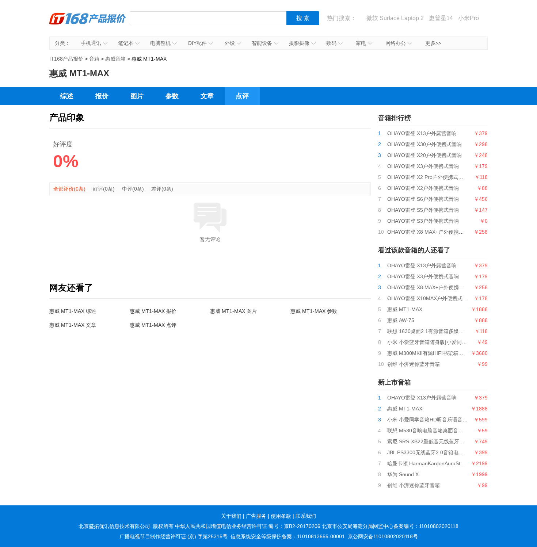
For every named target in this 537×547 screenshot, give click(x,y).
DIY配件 (197, 43)
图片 (137, 96)
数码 (331, 43)
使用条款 (281, 516)
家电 (361, 43)
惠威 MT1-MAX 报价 (153, 311)
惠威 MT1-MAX (404, 309)
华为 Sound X (403, 474)
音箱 (94, 59)
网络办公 (395, 43)
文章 (207, 96)
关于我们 (231, 516)
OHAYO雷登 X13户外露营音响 (422, 133)
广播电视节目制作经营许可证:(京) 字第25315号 (173, 536)
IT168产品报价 (87, 23)
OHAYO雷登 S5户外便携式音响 (423, 210)
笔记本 (125, 43)
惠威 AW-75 (400, 320)
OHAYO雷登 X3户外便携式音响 (423, 166)
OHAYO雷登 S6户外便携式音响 (423, 199)
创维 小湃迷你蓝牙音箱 (413, 364)
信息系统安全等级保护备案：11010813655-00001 (288, 536)
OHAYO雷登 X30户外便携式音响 (424, 144)
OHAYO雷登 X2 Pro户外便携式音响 (427, 177)
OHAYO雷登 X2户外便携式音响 (423, 188)
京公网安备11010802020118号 (383, 536)
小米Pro (468, 18)
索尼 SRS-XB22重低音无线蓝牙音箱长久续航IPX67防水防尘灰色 (460, 441)
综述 (66, 96)
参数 (172, 96)
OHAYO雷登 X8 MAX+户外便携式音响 (430, 232)
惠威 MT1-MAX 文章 (72, 325)
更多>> (433, 43)
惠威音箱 (115, 59)
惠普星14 (441, 18)
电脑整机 (160, 43)
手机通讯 (91, 43)
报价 (101, 96)
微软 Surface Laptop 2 (395, 18)
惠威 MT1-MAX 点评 (153, 325)
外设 (230, 43)
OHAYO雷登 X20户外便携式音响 (424, 155)
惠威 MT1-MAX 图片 (233, 311)
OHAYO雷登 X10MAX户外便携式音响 (430, 298)
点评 (242, 96)
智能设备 (262, 43)
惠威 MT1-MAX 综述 (72, 311)
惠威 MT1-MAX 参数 (313, 311)
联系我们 (306, 516)
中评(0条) (133, 189)
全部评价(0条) (69, 189)
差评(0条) (162, 189)
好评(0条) (104, 189)
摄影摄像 (299, 43)
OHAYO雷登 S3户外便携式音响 (423, 221)
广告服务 (256, 516)
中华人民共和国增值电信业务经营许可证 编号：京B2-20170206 (247, 526)
